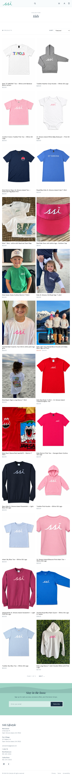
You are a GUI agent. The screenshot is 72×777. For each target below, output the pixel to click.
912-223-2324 (6, 754)
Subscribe (56, 704)
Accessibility (66, 773)
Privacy (54, 773)
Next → (42, 676)
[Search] (35, 3)
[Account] (64, 3)
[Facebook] (8, 764)
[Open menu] (59, 3)
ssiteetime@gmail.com (9, 746)
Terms (59, 773)
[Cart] (69, 3)
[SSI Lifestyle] (7, 3)
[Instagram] (4, 764)
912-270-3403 (7, 760)
